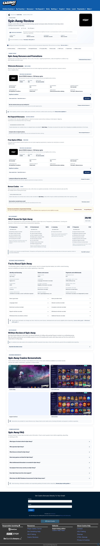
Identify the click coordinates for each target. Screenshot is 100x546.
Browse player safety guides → (63, 483)
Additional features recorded (58, 315)
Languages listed (13, 302)
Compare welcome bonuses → (84, 105)
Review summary (11, 48)
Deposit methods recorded (15, 311)
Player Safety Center (34, 529)
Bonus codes (52, 48)
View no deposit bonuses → (84, 132)
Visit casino (87, 98)
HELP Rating (31, 534)
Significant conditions (13, 94)
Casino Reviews (32, 537)
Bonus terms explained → (60, 111)
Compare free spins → (85, 179)
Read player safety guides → (29, 39)
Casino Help (19, 14)
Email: (29, 504)
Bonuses (30, 9)
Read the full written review (15, 346)
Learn (74, 9)
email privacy (53, 513)
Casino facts (69, 48)
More (89, 9)
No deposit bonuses (33, 48)
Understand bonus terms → (85, 59)
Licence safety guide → (79, 320)
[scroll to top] (98, 544)
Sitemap (80, 534)
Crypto (62, 9)
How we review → (64, 45)
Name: (30, 499)
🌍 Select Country (50, 521)
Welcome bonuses (22, 48)
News (68, 9)
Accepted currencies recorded (59, 307)
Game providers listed (57, 298)
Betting (54, 9)
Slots (48, 9)
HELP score (61, 48)
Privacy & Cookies (83, 540)
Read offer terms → (22, 98)
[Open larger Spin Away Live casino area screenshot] (71, 376)
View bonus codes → (86, 201)
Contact (80, 529)
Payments (81, 9)
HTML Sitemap (82, 537)
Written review (78, 48)
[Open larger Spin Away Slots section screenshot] (71, 403)
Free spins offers (43, 48)
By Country (20, 9)
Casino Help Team (58, 530)
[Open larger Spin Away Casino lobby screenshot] (28, 376)
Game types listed (13, 298)
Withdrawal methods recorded (59, 311)
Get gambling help (88, 209)
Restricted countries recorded (16, 307)
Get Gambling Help (33, 531)
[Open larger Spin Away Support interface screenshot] (28, 403)
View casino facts (13, 98)
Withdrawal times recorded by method (18, 315)
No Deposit (40, 9)
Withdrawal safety (78, 209)
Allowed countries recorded (58, 302)
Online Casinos (9, 9)
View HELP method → (85, 251)
